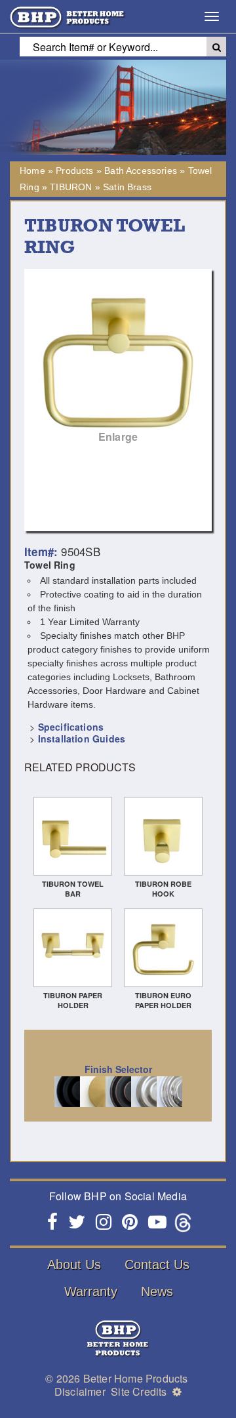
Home (32, 170)
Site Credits (139, 1391)
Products (74, 170)
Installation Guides (81, 738)
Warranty (90, 1291)
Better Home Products (135, 1378)
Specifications (71, 726)
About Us (74, 1264)
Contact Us (157, 1264)
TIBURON (71, 187)
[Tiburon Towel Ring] (118, 362)
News (157, 1291)
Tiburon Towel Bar (73, 889)
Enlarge (118, 436)
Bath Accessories (140, 170)
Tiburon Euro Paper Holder (163, 1000)
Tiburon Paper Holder (72, 1000)
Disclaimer (80, 1391)
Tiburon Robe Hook (163, 889)
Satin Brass (127, 187)
